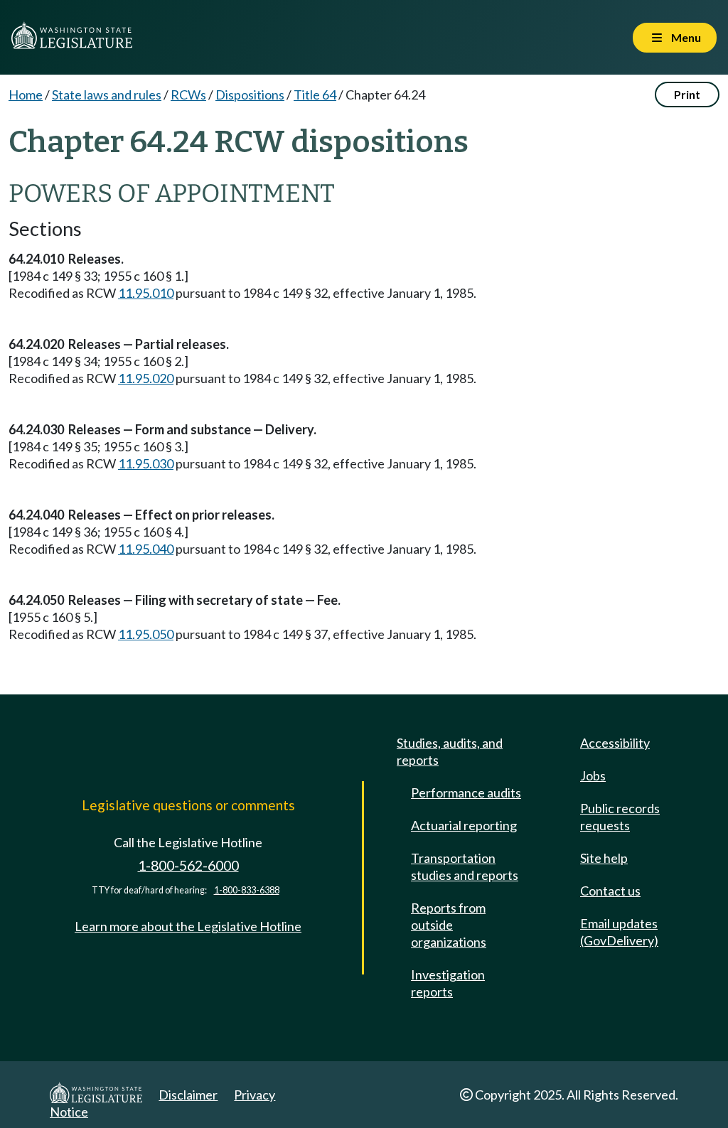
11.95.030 (145, 463)
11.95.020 (145, 378)
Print (687, 94)
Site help (604, 858)
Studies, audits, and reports (450, 751)
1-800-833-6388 (246, 890)
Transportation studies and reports (464, 866)
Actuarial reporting (464, 825)
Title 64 (315, 94)
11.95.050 (145, 634)
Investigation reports (448, 983)
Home (26, 94)
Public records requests (620, 816)
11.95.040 (145, 549)
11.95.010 (145, 293)
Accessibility (615, 743)
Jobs (593, 775)
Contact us (610, 890)
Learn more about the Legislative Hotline (188, 926)
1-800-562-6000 (188, 865)
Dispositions (249, 94)
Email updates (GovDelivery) (619, 931)
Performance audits (466, 792)
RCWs (188, 94)
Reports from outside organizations (448, 925)
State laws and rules (106, 94)
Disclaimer (188, 1094)
